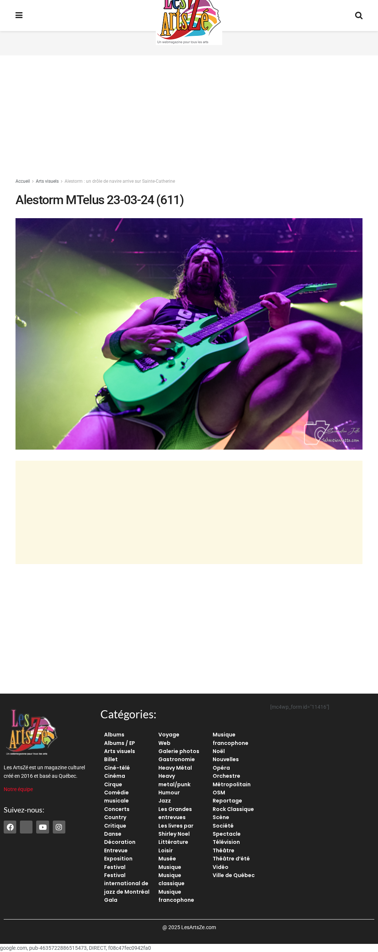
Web (164, 743)
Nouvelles (226, 759)
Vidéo (220, 867)
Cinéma (114, 776)
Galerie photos (178, 751)
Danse (112, 834)
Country (115, 817)
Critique (115, 825)
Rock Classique (233, 809)
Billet (111, 759)
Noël (219, 751)
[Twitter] (26, 827)
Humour (169, 792)
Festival (115, 867)
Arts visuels (47, 181)
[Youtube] (42, 827)
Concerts (117, 809)
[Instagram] (59, 827)
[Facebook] (10, 827)
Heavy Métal (175, 767)
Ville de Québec (234, 875)
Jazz (164, 800)
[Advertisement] (189, 118)
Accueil (23, 181)
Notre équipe (18, 789)
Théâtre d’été (231, 858)
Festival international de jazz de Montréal (127, 884)
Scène (221, 817)
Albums (114, 734)
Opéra (221, 767)
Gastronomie (176, 759)
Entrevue (116, 850)
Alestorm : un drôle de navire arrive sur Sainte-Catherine (120, 181)
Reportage (227, 800)
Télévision (226, 842)
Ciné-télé (117, 767)
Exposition (118, 858)
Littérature (173, 842)
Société (223, 825)
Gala (110, 900)
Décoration (119, 842)
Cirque (113, 784)
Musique (169, 867)
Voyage (168, 734)
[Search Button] (358, 15)
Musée (167, 858)
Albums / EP (119, 743)
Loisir (165, 850)
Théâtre (223, 850)
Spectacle (227, 834)
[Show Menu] (19, 15)
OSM (219, 792)
